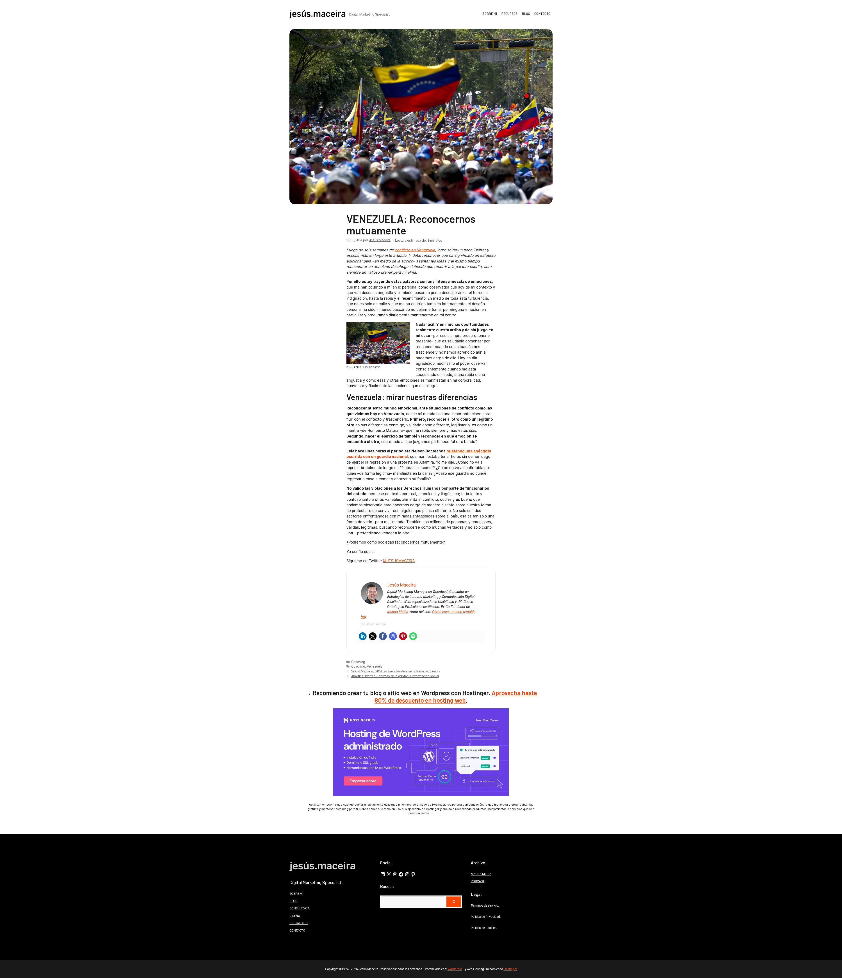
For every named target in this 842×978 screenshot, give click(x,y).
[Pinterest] (403, 636)
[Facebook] (383, 636)
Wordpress (455, 969)
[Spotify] (413, 636)
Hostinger (510, 969)
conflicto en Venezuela (415, 250)
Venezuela (374, 666)
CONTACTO (542, 14)
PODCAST (477, 881)
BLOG (526, 14)
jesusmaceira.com (373, 624)
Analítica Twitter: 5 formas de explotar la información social (395, 676)
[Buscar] (453, 901)
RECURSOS (509, 14)
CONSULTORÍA (299, 908)
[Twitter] (373, 636)
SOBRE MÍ (490, 14)
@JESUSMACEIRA (399, 561)
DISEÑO (294, 916)
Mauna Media (397, 612)
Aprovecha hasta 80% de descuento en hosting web (456, 696)
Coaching (358, 662)
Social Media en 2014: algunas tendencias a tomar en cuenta (396, 671)
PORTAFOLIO (298, 923)
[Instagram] (393, 636)
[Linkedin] (363, 636)
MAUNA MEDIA (481, 874)
